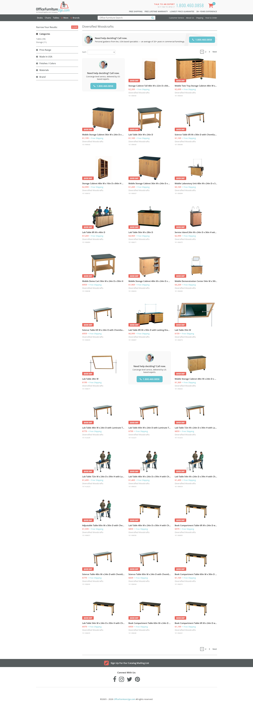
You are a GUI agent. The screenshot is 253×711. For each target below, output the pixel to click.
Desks (40, 17)
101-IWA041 (179, 633)
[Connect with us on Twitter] (129, 678)
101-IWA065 (132, 291)
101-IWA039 (86, 633)
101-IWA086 (86, 242)
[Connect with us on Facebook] (114, 678)
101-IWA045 (86, 340)
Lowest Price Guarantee (182, 11)
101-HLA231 (132, 438)
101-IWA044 (132, 584)
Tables (56, 17)
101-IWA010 (179, 584)
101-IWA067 (132, 193)
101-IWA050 (132, 96)
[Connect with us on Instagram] (121, 678)
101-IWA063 (179, 389)
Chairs (48, 17)
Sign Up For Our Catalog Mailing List (130, 663)
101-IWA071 (132, 242)
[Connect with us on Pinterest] (137, 678)
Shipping (199, 18)
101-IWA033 (132, 486)
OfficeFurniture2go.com (124, 699)
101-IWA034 (179, 486)
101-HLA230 (86, 438)
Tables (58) (41, 39)
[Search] (152, 17)
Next (215, 51)
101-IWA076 (179, 340)
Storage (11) (41, 42)
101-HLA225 (86, 486)
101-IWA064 (179, 96)
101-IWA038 (132, 535)
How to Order (211, 18)
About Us (190, 18)
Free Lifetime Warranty (156, 11)
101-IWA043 (86, 584)
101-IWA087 (132, 340)
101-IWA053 (86, 193)
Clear (74, 27)
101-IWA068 (86, 291)
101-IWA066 (86, 145)
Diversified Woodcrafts (139, 92)
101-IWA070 (179, 242)
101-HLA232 (179, 438)
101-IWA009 (179, 535)
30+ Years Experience (206, 11)
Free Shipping (135, 11)
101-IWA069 (132, 145)
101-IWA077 (86, 389)
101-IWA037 (86, 535)
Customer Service (176, 18)
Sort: (84, 52)
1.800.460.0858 (190, 5)
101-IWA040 (132, 633)
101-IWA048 (179, 145)
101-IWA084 (179, 193)
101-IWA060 (179, 291)
